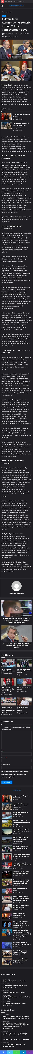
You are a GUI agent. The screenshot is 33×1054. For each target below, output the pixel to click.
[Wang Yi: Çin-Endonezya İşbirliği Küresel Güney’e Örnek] (8, 682)
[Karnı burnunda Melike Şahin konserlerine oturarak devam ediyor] (7, 924)
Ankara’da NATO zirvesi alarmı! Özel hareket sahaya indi (21, 125)
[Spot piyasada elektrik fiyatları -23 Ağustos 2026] (7, 832)
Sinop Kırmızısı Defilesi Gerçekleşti (8, 670)
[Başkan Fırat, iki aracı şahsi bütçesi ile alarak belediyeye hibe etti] (8, 701)
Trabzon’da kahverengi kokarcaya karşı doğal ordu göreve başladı (21, 882)
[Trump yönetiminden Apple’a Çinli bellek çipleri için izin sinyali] (7, 865)
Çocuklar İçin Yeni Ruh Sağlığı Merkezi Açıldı (20, 960)
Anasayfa (6, 12)
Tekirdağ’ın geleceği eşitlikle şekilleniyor (20, 952)
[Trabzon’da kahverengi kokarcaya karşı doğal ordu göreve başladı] (7, 882)
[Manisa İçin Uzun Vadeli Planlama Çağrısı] (24, 701)
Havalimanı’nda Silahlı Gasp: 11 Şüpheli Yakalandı (22, 944)
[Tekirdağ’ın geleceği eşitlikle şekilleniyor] (7, 953)
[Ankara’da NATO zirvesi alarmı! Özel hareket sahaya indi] (6, 125)
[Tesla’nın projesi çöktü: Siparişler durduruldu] (7, 874)
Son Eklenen (16, 790)
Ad (2, 751)
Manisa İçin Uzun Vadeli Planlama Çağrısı (22, 709)
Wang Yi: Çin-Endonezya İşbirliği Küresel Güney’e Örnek (7, 689)
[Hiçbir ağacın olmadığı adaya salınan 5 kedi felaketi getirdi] (7, 840)
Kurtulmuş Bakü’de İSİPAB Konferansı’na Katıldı (24, 671)
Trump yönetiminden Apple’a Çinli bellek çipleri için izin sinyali (22, 865)
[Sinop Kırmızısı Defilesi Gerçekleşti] (8, 663)
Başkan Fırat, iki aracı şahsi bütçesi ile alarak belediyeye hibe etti (8, 709)
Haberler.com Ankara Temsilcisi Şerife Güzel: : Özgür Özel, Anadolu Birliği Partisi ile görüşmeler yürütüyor (22, 934)
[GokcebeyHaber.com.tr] (16, 6)
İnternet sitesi (5, 764)
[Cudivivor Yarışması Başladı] (24, 682)
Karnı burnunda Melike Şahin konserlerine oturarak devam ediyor (21, 923)
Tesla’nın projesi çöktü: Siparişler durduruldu (21, 873)
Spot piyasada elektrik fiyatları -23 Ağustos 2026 (22, 830)
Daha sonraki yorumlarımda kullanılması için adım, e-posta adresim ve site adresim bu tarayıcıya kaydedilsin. (15, 774)
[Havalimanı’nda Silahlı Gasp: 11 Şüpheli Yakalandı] (7, 945)
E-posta (4, 758)
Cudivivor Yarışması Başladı (24, 688)
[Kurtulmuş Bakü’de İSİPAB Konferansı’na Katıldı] (24, 663)
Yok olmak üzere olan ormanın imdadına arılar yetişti (21, 822)
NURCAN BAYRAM (9, 34)
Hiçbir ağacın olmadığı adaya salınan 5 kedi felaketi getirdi (21, 839)
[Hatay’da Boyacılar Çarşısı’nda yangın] (7, 916)
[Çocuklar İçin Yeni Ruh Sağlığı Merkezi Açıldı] (7, 961)
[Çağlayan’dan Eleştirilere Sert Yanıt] (6, 116)
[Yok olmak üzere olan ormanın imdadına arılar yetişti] (7, 823)
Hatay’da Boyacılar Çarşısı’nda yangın (19, 914)
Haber (11, 12)
